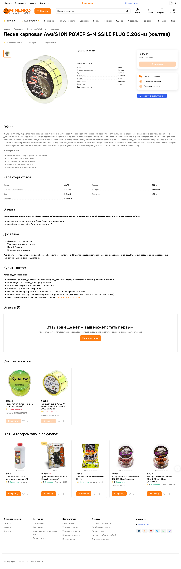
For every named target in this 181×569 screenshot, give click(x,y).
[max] (169, 531)
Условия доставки (71, 531)
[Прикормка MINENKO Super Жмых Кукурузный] (55, 456)
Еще (173, 21)
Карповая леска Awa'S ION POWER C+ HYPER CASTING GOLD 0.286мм (53, 406)
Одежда (119, 21)
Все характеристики (86, 87)
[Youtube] (151, 531)
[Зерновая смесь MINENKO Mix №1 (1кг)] (90, 456)
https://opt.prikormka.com (69, 297)
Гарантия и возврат (71, 535)
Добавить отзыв (15, 43)
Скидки (7, 527)
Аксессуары (133, 21)
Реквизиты (38, 527)
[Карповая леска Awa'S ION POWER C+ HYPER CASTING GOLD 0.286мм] (55, 383)
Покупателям (69, 519)
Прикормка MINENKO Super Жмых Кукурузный (54, 477)
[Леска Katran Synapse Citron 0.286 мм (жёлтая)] (20, 383)
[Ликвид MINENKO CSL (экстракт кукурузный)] (20, 456)
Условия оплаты (70, 527)
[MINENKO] (17, 11)
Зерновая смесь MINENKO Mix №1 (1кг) (90, 477)
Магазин (8, 3)
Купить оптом (68, 539)
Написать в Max (131, 3)
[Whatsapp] (163, 531)
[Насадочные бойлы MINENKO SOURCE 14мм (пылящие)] (126, 456)
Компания (38, 519)
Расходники (148, 21)
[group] (44, 85)
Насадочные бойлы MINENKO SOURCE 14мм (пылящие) (125, 477)
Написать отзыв (90, 338)
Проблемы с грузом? (102, 527)
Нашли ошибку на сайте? (104, 535)
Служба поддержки (101, 523)
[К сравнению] (28, 421)
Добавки (162, 21)
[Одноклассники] (145, 531)
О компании (38, 523)
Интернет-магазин (12, 519)
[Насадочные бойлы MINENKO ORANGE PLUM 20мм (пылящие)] (161, 456)
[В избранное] (23, 421)
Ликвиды (108, 21)
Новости (32, 3)
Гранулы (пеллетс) (67, 21)
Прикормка (49, 21)
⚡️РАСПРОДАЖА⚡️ (31, 21)
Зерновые (84, 21)
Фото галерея (45, 3)
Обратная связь (40, 538)
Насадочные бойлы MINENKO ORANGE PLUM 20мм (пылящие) (160, 479)
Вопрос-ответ (98, 531)
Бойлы (96, 21)
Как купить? (68, 523)
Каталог (7, 523)
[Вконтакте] (138, 531)
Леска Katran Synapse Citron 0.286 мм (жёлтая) (19, 405)
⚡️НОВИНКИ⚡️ (10, 21)
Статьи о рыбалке (100, 539)
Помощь (96, 519)
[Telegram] (157, 531)
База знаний (20, 3)
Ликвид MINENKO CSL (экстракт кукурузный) (17, 477)
